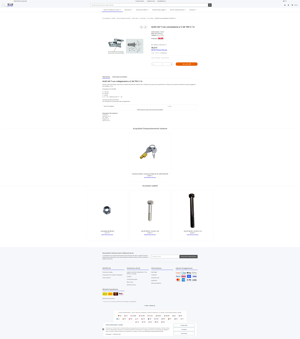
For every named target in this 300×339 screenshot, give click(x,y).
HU (144, 322)
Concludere (184, 333)
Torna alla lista (107, 18)
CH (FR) (143, 315)
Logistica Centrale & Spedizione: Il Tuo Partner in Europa (137, 273)
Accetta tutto (184, 325)
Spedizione (164, 53)
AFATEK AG (152, 305)
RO (157, 322)
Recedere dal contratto (108, 298)
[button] (285, 5)
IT (118, 318)
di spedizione (133, 301)
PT (170, 318)
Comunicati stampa (107, 272)
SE (177, 318)
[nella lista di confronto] (141, 27)
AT (127, 315)
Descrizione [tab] (106, 77)
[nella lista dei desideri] (145, 27)
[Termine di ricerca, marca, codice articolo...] (210, 5)
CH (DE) (134, 315)
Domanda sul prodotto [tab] (119, 77)
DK (131, 318)
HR (164, 322)
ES (125, 318)
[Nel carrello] (103, 23)
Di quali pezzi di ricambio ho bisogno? (112, 275)
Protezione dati (117, 334)
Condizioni (154, 275)
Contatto (129, 276)
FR (181, 315)
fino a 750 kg (160, 35)
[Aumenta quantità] (171, 64)
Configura (184, 329)
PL (137, 318)
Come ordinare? (106, 277)
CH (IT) (151, 315)
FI (182, 318)
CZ (138, 322)
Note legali (108, 334)
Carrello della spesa (132, 279)
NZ (150, 318)
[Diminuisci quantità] (153, 64)
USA (157, 318)
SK (151, 322)
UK (144, 318)
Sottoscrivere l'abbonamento (188, 256)
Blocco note (130, 282)
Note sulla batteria (156, 283)
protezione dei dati (132, 255)
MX (164, 318)
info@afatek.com (162, 1)
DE (120, 315)
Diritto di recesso (131, 285)
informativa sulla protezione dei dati (154, 331)
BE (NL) (159, 315)
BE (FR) (167, 315)
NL (175, 315)
